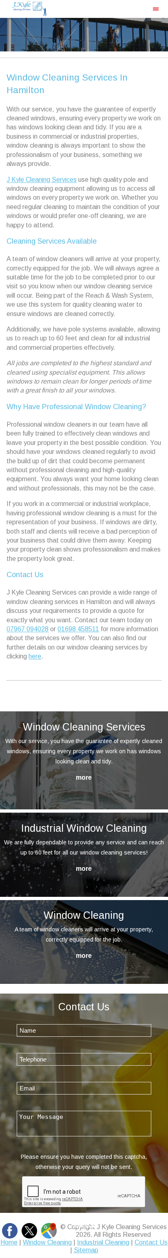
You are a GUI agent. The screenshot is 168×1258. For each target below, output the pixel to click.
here (35, 656)
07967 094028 (28, 629)
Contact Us (151, 1242)
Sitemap (86, 1250)
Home (9, 1242)
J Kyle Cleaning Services (42, 179)
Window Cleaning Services (84, 727)
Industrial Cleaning (103, 1242)
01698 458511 (78, 629)
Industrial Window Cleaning (84, 828)
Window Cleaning (84, 915)
